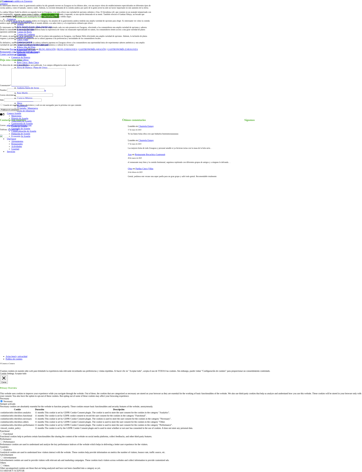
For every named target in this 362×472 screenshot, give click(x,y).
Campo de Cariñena (26, 34)
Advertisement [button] (6, 455)
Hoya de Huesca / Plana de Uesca (32, 67)
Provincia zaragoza (18, 49)
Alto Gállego (23, 60)
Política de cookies (14, 359)
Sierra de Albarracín (26, 111)
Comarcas (11, 19)
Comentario (5, 85)
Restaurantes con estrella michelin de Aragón (20, 52)
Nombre (3, 90)
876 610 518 (13, 130)
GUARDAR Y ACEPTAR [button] (12, 470)
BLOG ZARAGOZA (67, 49)
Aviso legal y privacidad (16, 356)
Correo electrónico (7, 95)
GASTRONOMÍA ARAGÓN (92, 49)
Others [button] (3, 463)
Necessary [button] (4, 398)
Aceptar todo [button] (20, 373)
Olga (130, 168)
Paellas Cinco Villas (144, 168)
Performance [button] (5, 439)
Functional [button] (4, 431)
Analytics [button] (4, 447)
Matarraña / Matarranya (27, 108)
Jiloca (19, 103)
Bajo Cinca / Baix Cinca (28, 62)
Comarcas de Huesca (20, 57)
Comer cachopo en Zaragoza (13, 54)
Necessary (8, 401)
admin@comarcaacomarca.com (19, 125)
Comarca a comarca (15, 9)
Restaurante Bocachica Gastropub (150, 154)
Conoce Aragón (14, 113)
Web (2, 100)
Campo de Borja (24, 32)
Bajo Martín (22, 93)
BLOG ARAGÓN (47, 49)
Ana (130, 154)
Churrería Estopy (146, 126)
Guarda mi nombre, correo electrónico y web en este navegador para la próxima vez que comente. (42, 105)
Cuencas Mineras (24, 98)
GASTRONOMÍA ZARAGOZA (122, 49)
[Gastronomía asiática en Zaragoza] (16, 1)
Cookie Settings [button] (7, 373)
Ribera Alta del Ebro (26, 47)
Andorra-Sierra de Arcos (28, 88)
